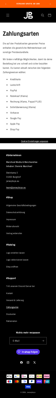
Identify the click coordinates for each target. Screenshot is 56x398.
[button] (7, 15)
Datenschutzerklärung (15, 212)
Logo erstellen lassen (15, 252)
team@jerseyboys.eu (16, 187)
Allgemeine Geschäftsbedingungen (21, 205)
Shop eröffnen (12, 266)
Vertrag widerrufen (14, 233)
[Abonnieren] (43, 340)
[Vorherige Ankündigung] (5, 4)
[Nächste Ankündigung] (50, 4)
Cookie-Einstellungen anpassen (34, 141)
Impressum (11, 219)
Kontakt (9, 293)
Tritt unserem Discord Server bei (20, 286)
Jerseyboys (31, 392)
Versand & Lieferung (15, 300)
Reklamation (11, 321)
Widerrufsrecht (12, 226)
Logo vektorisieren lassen (17, 259)
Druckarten (11, 314)
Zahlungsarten (12, 307)
